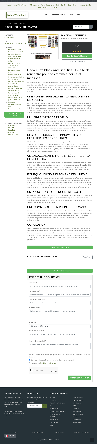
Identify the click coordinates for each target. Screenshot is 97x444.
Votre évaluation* (35, 307)
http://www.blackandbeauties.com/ (15, 43)
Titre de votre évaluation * (37, 299)
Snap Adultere (72, 5)
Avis (71, 15)
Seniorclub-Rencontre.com (58, 411)
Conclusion (12, 102)
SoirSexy (11, 128)
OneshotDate (54, 422)
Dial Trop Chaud (13, 134)
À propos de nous (37, 432)
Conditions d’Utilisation (48, 363)
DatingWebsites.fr (17, 14)
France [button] (11, 436)
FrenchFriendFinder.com (57, 403)
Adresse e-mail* (34, 291)
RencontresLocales (47, 5)
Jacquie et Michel (85, 5)
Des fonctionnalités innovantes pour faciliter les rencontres (16, 77)
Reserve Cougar (55, 414)
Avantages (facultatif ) (36, 330)
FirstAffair (9, 5)
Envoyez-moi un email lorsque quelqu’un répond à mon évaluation (53, 360)
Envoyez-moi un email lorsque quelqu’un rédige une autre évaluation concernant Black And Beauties (59, 356)
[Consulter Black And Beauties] (42, 47)
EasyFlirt (52, 397)
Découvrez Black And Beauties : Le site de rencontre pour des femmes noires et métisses (15, 56)
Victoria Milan (54, 7)
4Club (45, 7)
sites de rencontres (58, 15)
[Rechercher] (91, 27)
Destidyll (52, 417)
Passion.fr (76, 408)
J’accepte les (43, 363)
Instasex (11, 132)
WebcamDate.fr (54, 408)
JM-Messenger (34, 5)
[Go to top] (92, 440)
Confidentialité (59, 432)
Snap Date (11, 130)
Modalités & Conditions (81, 432)
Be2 (39, 7)
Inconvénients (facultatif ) (37, 341)
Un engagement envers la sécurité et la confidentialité (16, 84)
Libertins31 (12, 125)
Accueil (45, 15)
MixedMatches (77, 403)
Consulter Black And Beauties (14, 114)
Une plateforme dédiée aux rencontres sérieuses (16, 65)
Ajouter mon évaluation (79, 378)
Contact (15, 432)
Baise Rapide (61, 5)
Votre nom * (33, 283)
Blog (78, 15)
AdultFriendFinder (20, 5)
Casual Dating (19, 24)
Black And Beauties (14, 49)
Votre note (32, 322)
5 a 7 (51, 425)
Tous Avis (86, 257)
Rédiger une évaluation (16, 109)
